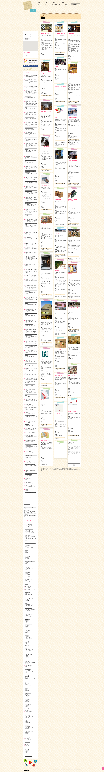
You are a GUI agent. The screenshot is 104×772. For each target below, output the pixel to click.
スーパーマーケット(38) (29, 547)
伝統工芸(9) (27, 689)
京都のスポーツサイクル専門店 (30, 179)
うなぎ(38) (27, 621)
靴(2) (26, 563)
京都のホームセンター (28, 479)
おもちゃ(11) (27, 572)
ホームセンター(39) (28, 579)
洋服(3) (26, 562)
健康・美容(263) (28, 645)
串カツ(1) (27, 642)
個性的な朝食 (27, 424)
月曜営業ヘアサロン (28, 489)
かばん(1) (27, 564)
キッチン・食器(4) (28, 581)
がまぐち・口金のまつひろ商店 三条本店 (73, 200)
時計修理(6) (27, 694)
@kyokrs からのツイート (26, 69)
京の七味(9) (27, 750)
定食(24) (26, 603)
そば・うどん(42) (28, 616)
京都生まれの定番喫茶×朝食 (29, 429)
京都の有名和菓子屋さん (29, 156)
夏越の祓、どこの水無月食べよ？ (30, 470)
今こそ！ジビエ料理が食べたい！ (30, 74)
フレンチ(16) (27, 631)
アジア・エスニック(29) (29, 597)
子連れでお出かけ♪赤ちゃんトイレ (30, 428)
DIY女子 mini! (57, 369)
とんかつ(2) (27, 641)
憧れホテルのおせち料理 (29, 350)
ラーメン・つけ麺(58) (29, 598)
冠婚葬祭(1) (27, 728)
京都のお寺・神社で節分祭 (29, 186)
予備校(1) (27, 656)
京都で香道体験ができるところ (74, 142)
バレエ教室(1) (27, 670)
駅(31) (26, 677)
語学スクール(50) (28, 666)
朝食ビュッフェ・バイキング (29, 431)
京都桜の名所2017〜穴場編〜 (29, 129)
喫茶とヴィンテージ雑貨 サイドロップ (46, 72)
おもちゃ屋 (26, 412)
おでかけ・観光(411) (29, 711)
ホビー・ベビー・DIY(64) (29, 531)
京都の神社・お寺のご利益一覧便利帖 (31, 345)
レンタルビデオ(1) (28, 574)
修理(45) (26, 684)
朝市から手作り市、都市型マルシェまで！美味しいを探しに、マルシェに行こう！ (31, 379)
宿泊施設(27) (27, 712)
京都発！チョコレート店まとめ (30, 108)
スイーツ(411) (27, 592)
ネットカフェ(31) (28, 693)
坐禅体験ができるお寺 (28, 214)
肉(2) (26, 551)
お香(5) (26, 751)
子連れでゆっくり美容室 (29, 435)
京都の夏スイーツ (28, 457)
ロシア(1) (27, 635)
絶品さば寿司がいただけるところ (30, 309)
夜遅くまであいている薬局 (29, 385)
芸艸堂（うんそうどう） (59, 375)
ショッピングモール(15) (29, 529)
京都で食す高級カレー (28, 422)
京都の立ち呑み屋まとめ (29, 162)
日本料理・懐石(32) (28, 624)
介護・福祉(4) (27, 661)
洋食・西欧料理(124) (28, 594)
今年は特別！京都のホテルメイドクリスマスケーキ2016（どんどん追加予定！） (31, 154)
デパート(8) (27, 526)
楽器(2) (26, 569)
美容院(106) (27, 648)
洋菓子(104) (27, 615)
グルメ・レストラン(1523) (30, 589)
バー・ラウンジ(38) (28, 606)
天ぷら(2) (27, 627)
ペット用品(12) (27, 742)
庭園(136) (27, 717)
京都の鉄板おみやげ (28, 404)
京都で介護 (26, 215)
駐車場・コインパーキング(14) (30, 678)
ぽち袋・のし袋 (57, 145)
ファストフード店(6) (28, 608)
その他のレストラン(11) (29, 604)
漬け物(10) (27, 552)
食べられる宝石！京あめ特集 (29, 117)
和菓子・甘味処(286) (28, 614)
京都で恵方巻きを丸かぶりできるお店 (31, 181)
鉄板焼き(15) (27, 619)
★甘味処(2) (27, 710)
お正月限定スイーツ (28, 397)
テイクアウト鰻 (27, 461)
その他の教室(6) (28, 669)
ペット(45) (27, 738)
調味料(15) (27, 557)
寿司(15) (26, 622)
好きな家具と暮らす (28, 478)
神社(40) (26, 723)
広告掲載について (69, 769)
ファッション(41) (28, 530)
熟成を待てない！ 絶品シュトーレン (31, 400)
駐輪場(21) (27, 676)
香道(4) (26, 706)
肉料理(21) (27, 600)
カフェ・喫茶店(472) (28, 605)
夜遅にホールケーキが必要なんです (30, 483)
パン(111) (27, 611)
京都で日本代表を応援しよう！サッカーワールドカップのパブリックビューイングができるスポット (31, 262)
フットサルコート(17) (29, 731)
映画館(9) (27, 732)
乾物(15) (26, 546)
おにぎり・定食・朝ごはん (29, 425)
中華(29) (26, 595)
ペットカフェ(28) (28, 739)
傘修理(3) (27, 696)
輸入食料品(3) (27, 556)
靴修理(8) (27, 698)
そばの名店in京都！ (28, 396)
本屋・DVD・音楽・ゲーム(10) (30, 538)
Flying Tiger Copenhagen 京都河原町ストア (46, 112)
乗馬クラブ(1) (27, 672)
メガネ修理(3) (27, 695)
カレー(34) (27, 599)
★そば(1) (27, 744)
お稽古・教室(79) (28, 665)
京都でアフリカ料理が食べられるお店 (31, 86)
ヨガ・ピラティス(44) (29, 649)
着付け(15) (27, 683)
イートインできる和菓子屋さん (30, 485)
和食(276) (27, 593)
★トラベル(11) (28, 586)
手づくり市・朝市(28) (29, 727)
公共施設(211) (27, 675)
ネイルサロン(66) (28, 647)
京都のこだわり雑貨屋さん (59, 54)
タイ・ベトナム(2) (28, 637)
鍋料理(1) (27, 620)
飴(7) (26, 752)
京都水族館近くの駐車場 (29, 405)
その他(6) (27, 636)
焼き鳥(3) (27, 643)
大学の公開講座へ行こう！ (29, 320)
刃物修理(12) (27, 700)
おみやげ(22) (27, 749)
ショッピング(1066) (28, 524)
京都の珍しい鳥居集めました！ (30, 97)
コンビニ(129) (27, 545)
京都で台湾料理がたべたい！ (29, 77)
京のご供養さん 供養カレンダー (30, 361)
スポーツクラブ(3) (28, 650)
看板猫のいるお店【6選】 (73, 102)
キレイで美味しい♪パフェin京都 (30, 247)
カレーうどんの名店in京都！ (29, 370)
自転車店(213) (27, 573)
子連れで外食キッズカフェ (29, 433)
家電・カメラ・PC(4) (28, 535)
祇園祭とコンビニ (28, 471)
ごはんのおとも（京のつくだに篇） (30, 343)
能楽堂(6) (27, 733)
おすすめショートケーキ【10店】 (30, 325)
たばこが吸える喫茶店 (28, 475)
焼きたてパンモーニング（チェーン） (31, 421)
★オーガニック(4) (28, 737)
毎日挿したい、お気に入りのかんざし (31, 366)
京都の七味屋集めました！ (29, 132)
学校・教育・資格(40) (29, 654)
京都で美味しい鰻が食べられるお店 (30, 462)
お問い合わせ (63, 769)
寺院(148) (27, 725)
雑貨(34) (26, 584)
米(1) (26, 553)
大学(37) (26, 655)
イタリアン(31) (27, 630)
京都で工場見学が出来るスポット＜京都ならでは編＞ (74, 144)
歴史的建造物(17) (28, 722)
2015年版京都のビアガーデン (29, 237)
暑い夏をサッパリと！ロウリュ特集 (30, 243)
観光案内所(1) (27, 726)
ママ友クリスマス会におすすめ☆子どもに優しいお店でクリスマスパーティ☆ (31, 137)
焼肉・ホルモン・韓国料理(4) (30, 609)
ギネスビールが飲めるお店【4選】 (30, 492)
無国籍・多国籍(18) (28, 638)
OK (33, 38)
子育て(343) (27, 754)
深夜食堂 (26, 490)
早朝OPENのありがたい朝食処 (30, 432)
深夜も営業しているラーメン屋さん (30, 252)
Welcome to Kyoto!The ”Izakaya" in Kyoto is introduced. (30, 228)
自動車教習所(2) (28, 657)
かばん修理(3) (27, 699)
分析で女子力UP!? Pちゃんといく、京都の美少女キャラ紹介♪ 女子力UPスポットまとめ (30, 171)
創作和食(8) (27, 625)
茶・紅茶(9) (27, 558)
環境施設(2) (27, 690)
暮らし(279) (27, 682)
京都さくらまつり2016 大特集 (30, 384)
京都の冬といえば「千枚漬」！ (30, 399)
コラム (25, 495)
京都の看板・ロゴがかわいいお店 (30, 166)
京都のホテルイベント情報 (29, 365)
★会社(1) (27, 522)
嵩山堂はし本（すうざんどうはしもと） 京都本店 (73, 410)
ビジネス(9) (27, 745)
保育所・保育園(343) (28, 756)
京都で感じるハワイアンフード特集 (30, 275)
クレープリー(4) (28, 610)
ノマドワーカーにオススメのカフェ (30, 481)
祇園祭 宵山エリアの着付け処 (30, 464)
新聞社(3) (27, 688)
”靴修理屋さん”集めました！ (29, 376)
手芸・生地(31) (27, 567)
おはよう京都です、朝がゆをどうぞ (30, 486)
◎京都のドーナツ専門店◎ (29, 279)
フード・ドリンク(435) (29, 525)
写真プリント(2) (28, 704)
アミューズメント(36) (29, 716)
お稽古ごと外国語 (28, 482)
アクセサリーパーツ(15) (29, 568)
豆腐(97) (26, 550)
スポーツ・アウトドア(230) (29, 532)
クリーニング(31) (28, 685)
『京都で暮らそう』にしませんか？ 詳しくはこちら (75, 3)
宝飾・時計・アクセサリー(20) (30, 561)
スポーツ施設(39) (28, 714)
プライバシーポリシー (77, 769)
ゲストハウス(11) (28, 587)
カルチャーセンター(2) (29, 671)
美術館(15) (27, 721)
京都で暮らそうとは (56, 769)
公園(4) (26, 720)
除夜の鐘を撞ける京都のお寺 (29, 356)
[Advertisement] (61, 452)
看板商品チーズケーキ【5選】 (30, 415)
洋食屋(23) (27, 632)
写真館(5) (27, 705)
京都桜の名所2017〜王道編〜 (29, 130)
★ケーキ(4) (27, 708)
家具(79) (26, 580)
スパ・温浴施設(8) (28, 715)
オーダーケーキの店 (28, 451)
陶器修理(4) (27, 701)
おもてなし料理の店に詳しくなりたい (31, 413)
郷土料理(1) (27, 626)
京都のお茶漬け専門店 (28, 274)
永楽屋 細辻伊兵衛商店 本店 (73, 161)
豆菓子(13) (27, 566)
